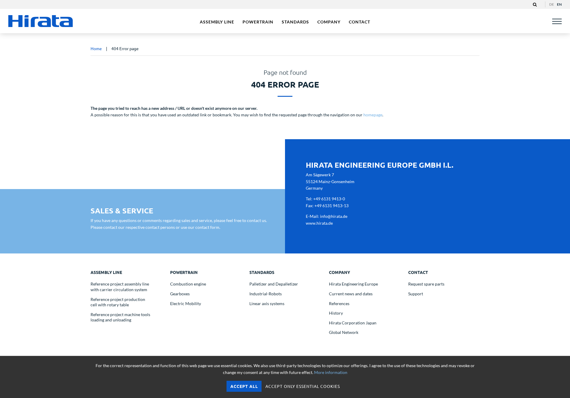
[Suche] (535, 4)
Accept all (244, 386)
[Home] (41, 21)
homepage (372, 114)
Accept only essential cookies (302, 386)
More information (330, 372)
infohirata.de (333, 216)
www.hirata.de (319, 223)
